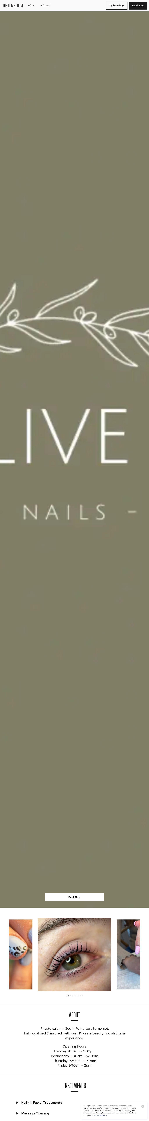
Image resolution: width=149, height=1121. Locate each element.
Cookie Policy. (101, 1115)
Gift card (45, 5)
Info (30, 5)
